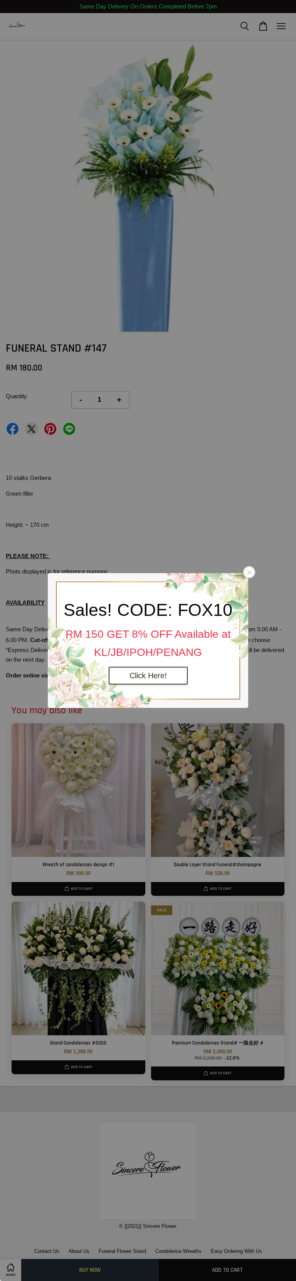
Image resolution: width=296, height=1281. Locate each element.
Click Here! (148, 675)
